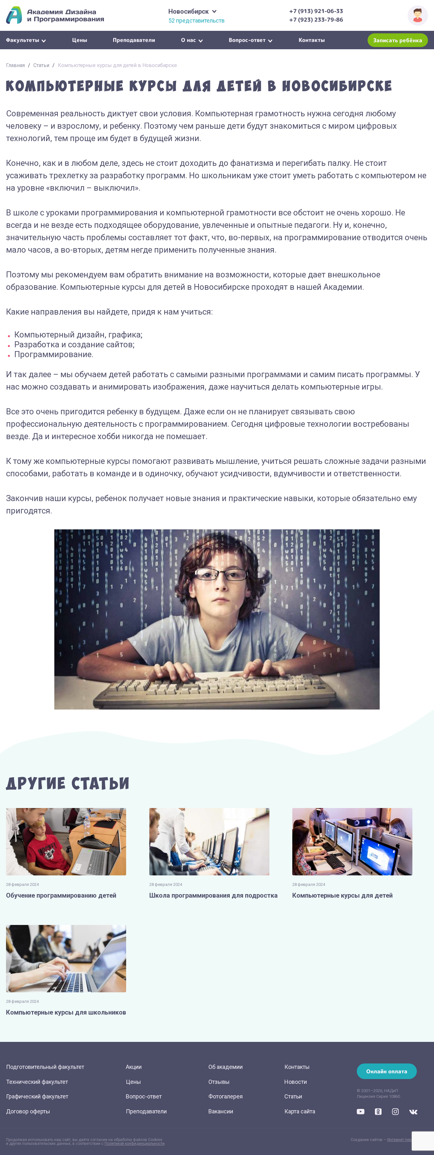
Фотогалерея (225, 1096)
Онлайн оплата (386, 1071)
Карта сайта (299, 1111)
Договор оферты (28, 1111)
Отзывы (219, 1081)
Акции (134, 1066)
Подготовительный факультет (45, 1066)
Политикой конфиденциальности (135, 1143)
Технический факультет (37, 1081)
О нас (188, 39)
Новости (295, 1081)
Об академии (225, 1066)
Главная (15, 65)
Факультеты (22, 39)
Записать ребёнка (397, 40)
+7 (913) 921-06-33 (316, 11)
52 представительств (196, 20)
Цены (79, 39)
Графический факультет (37, 1096)
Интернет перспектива (407, 1140)
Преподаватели (134, 39)
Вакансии (220, 1111)
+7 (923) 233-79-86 (316, 19)
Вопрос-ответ (247, 39)
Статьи (41, 65)
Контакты (312, 39)
